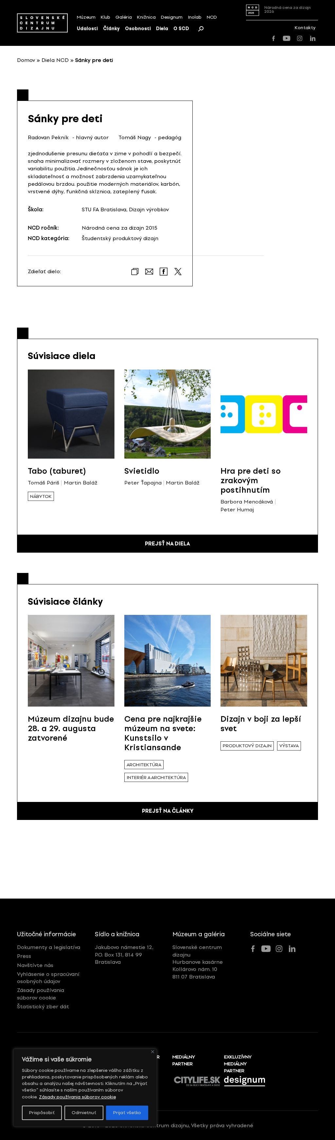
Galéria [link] (123, 17)
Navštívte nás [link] (35, 965)
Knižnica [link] (146, 17)
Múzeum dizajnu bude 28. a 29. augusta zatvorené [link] (71, 728)
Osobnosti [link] (138, 28)
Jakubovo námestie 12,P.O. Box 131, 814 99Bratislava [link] (124, 954)
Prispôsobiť (42, 1112)
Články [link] (111, 28)
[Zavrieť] (152, 1051)
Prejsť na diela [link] (167, 544)
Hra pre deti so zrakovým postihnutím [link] (250, 480)
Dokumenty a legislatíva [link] (48, 947)
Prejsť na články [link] (167, 811)
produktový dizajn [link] (247, 746)
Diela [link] (162, 28)
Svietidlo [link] (141, 471)
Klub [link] (105, 17)
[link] (42, 22)
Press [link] (24, 956)
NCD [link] (212, 17)
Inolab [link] (195, 17)
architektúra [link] (144, 765)
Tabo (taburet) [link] (57, 471)
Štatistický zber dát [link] (43, 1006)
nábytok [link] (41, 496)
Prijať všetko (127, 1112)
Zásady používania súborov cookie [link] (77, 1097)
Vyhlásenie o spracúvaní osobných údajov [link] (48, 977)
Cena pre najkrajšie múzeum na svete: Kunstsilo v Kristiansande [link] (163, 733)
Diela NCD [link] (55, 60)
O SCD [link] (181, 28)
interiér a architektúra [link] (156, 777)
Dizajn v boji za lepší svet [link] (260, 723)
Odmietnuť (84, 1112)
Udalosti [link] (87, 28)
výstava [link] (289, 746)
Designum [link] (172, 17)
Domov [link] (26, 60)
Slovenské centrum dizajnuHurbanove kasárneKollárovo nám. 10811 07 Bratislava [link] (197, 962)
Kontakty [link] (305, 27)
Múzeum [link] (86, 17)
